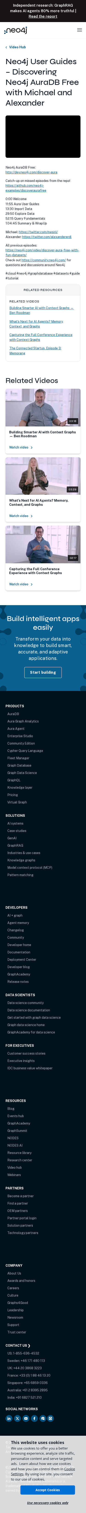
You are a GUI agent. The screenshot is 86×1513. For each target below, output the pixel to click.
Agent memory (18, 923)
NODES (13, 1138)
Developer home (19, 945)
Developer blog (18, 967)
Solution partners (20, 1225)
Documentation (18, 952)
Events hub (15, 1116)
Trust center (16, 1332)
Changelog (15, 930)
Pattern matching (20, 875)
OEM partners (17, 1211)
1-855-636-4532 (26, 1353)
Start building (43, 672)
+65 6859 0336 (36, 1383)
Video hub (14, 1167)
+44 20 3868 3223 (27, 1368)
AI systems (15, 823)
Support (13, 1325)
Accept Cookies (48, 1490)
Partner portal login (21, 1218)
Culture (12, 1295)
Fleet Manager (18, 758)
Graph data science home (26, 1025)
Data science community (25, 1003)
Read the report (43, 16)
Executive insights (21, 1061)
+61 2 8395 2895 (35, 1390)
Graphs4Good (17, 1303)
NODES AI (14, 1145)
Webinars (14, 1175)
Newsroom (15, 1317)
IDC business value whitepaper (30, 1068)
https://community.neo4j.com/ (44, 260)
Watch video (18, 447)
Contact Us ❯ (18, 1345)
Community (15, 937)
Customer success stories (26, 1053)
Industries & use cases (23, 853)
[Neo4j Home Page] (16, 30)
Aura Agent (16, 729)
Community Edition (21, 743)
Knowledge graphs (21, 860)
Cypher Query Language (25, 751)
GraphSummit (17, 1131)
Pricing (12, 795)
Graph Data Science (22, 773)
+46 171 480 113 (33, 1361)
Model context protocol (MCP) (29, 867)
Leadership (15, 1310)
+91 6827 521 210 (29, 1397)
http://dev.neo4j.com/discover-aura (31, 172)
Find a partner (17, 1203)
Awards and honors (21, 1281)
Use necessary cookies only (47, 1503)
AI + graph (14, 915)
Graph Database (19, 765)
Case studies (16, 831)
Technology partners (22, 1233)
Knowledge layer (19, 787)
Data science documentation (28, 1010)
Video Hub (17, 47)
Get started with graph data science (34, 1017)
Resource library (19, 1153)
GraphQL (13, 780)
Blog (10, 1108)
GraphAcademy (18, 974)
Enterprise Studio (20, 736)
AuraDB (13, 714)
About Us (14, 1273)
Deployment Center (21, 959)
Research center (19, 1160)
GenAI (12, 838)
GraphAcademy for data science (31, 1032)
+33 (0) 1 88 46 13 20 (34, 1375)
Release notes (18, 982)
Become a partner (20, 1196)
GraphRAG (15, 845)
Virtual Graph (17, 802)
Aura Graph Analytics (23, 721)
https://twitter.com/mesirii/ (38, 232)
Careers (13, 1288)
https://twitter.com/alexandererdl (47, 237)
